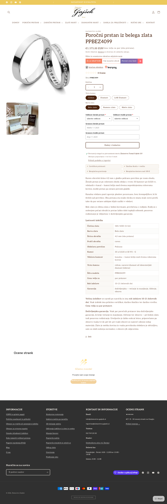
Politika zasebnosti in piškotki (18, 419)
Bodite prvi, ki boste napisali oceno (83, 381)
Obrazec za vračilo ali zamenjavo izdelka (22, 424)
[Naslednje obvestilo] (113, 2)
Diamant (104, 98)
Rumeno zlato (109, 107)
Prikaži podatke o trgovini (99, 160)
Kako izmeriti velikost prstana (18, 438)
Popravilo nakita (53, 438)
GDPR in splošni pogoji (15, 414)
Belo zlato (92, 107)
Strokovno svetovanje (55, 414)
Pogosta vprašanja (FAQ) (16, 443)
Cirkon (91, 98)
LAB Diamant (120, 98)
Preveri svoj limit (129, 61)
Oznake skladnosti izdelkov (17, 433)
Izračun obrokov (96, 67)
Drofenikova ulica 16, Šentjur (97, 443)
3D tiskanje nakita (53, 424)
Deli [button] (89, 337)
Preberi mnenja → (133, 424)
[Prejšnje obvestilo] (53, 2)
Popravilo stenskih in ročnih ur (58, 443)
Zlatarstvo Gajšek (18, 493)
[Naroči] (47, 472)
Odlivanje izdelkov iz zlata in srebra (60, 429)
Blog (8, 448)
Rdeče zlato (127, 107)
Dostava (101, 52)
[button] (8, 12)
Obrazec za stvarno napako (17, 429)
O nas (8, 452)
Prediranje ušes (52, 457)
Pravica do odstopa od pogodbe (83, 497)
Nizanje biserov (52, 433)
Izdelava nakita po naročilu (57, 419)
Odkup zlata (51, 448)
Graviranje (50, 452)
